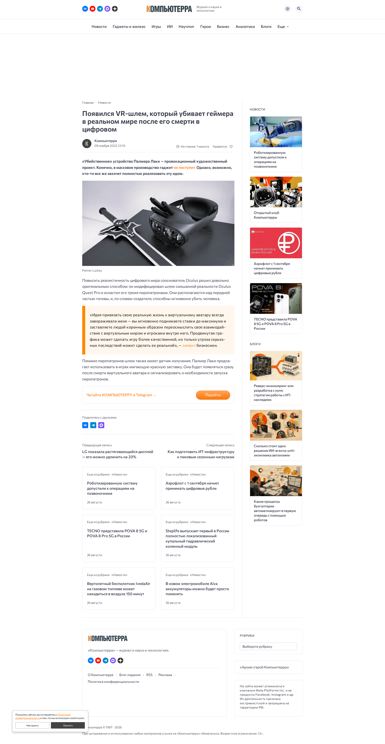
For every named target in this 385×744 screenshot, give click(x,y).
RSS (149, 675)
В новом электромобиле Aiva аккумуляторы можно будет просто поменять (197, 588)
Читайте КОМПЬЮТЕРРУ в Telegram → (121, 394)
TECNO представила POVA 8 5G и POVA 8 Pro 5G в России (117, 533)
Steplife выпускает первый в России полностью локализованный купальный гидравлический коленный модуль (197, 538)
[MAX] (107, 9)
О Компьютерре (100, 675)
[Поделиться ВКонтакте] (85, 425)
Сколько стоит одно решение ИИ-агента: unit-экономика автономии (274, 450)
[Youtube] (92, 9)
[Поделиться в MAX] (101, 425)
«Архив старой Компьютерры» (264, 667)
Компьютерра (105, 141)
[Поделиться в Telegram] (93, 425)
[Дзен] (115, 9)
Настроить (32, 725)
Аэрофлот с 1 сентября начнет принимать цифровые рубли (192, 486)
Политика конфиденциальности (113, 681)
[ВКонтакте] (85, 9)
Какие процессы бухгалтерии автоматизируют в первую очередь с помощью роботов (275, 510)
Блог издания (130, 675)
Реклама (165, 675)
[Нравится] (231, 146)
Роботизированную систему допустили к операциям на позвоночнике (112, 488)
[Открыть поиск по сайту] (299, 9)
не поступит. (185, 167)
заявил (189, 345)
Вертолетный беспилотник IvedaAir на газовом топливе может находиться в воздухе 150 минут (118, 588)
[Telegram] (100, 9)
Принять (68, 725)
